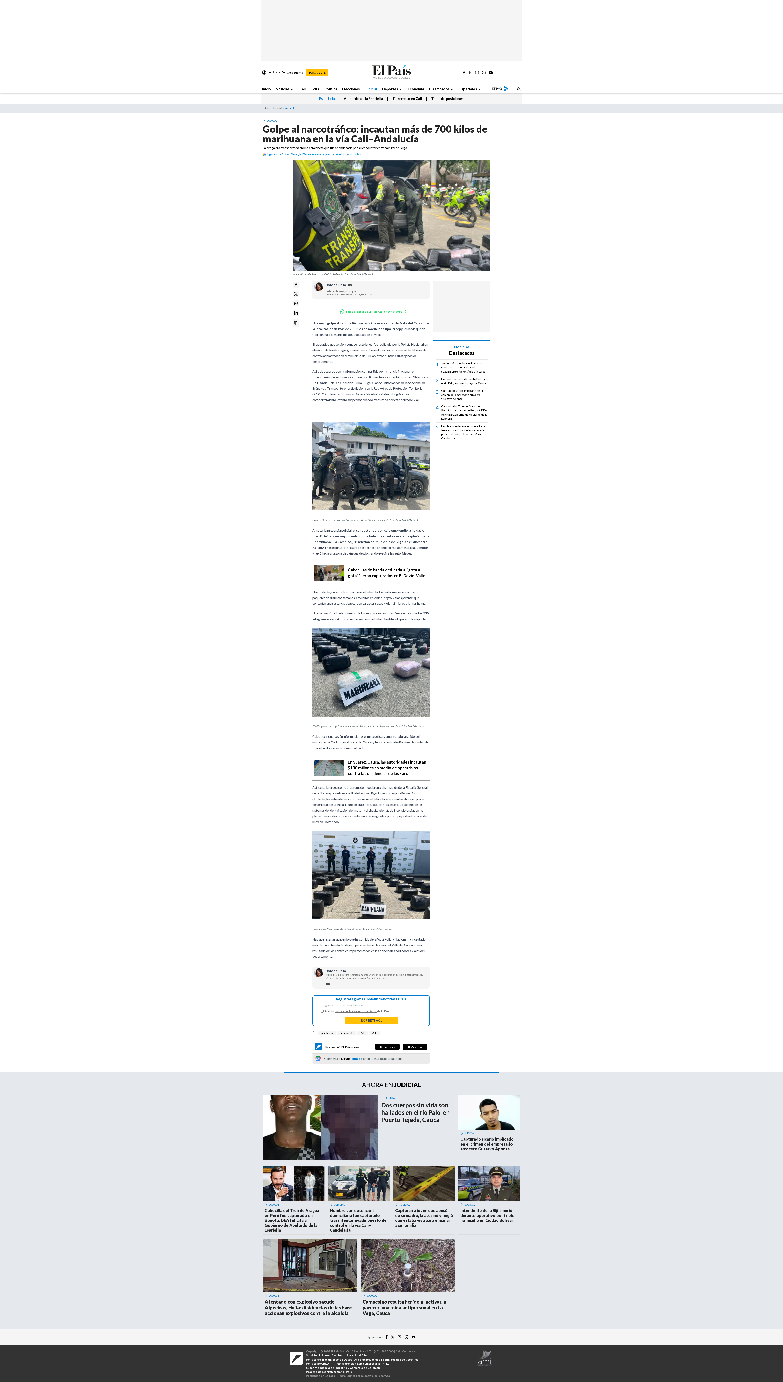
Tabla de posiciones (447, 98)
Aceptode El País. (357, 1011)
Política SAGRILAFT (319, 1363)
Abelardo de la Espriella (363, 98)
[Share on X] (296, 294)
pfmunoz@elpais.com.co (374, 1376)
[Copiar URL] (296, 323)
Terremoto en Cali (407, 98)
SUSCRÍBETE (317, 72)
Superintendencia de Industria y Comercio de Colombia (343, 1367)
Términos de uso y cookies (400, 1359)
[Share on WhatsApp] (296, 303)
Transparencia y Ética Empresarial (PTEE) (362, 1363)
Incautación (347, 1033)
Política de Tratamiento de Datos (356, 1011)
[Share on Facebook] (296, 285)
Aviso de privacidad (367, 1359)
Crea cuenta (295, 72)
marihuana (327, 1033)
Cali (363, 1033)
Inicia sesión (273, 72)
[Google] (387, 1047)
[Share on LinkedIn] (296, 313)
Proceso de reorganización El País (329, 1371)
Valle (374, 1033)
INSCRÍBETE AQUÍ (371, 1020)
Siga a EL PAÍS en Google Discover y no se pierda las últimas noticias (314, 154)
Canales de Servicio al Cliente (351, 1355)
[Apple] (415, 1047)
